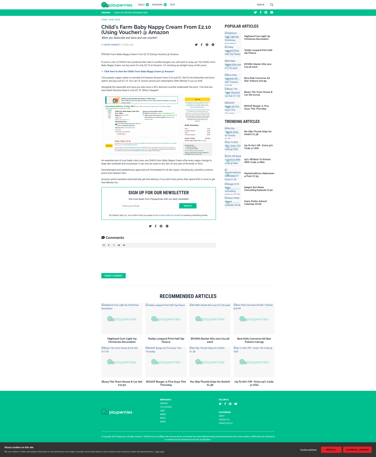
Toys (172, 4)
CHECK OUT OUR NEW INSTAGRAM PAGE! (131, 12)
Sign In (260, 4)
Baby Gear (114, 19)
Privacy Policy (226, 423)
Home (104, 19)
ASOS (162, 410)
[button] (103, 245)
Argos (163, 414)
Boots (163, 418)
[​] (158, 259)
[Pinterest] (207, 44)
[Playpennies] (116, 4)
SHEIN (162, 421)
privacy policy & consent (170, 215)
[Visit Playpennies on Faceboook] (260, 12)
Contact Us (224, 419)
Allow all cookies (357, 450)
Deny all (331, 450)
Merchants (165, 399)
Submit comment (113, 276)
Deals (141, 4)
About (222, 416)
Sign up (188, 206)
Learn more (159, 452)
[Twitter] (196, 44)
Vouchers (157, 4)
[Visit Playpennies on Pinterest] (266, 12)
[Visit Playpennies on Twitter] (255, 12)
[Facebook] (201, 44)
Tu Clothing (166, 407)
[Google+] (213, 44)
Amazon (164, 403)
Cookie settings (308, 450)
